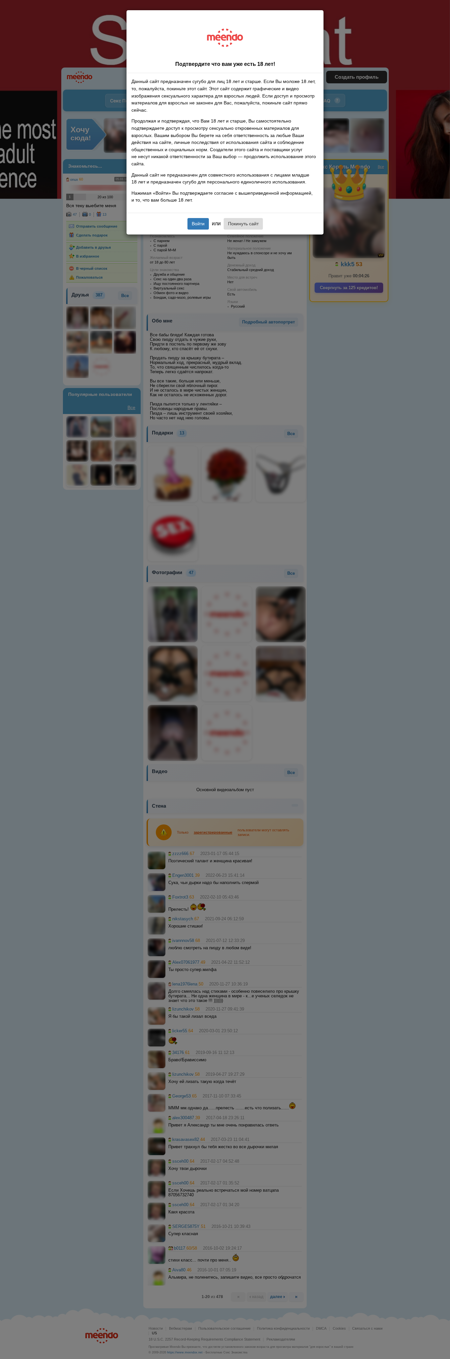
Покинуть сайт (243, 223)
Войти (198, 223)
